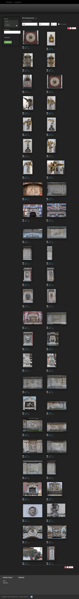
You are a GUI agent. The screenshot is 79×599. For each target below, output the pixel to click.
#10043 (26, 305)
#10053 (26, 220)
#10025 (50, 434)
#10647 (26, 47)
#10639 (26, 134)
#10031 (50, 370)
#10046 (26, 284)
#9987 (50, 563)
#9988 (26, 563)
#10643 (26, 91)
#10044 (50, 284)
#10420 (26, 198)
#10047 (26, 262)
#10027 (50, 413)
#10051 (26, 241)
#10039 (26, 348)
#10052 (50, 220)
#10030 (26, 391)
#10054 (50, 198)
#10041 (26, 327)
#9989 (50, 541)
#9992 (26, 520)
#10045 (50, 262)
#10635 (26, 177)
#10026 (26, 434)
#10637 (26, 155)
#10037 (26, 370)
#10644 (50, 69)
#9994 (26, 498)
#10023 (50, 455)
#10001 (50, 477)
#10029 (50, 391)
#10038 (50, 348)
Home (4, 580)
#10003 (26, 477)
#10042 (50, 305)
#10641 (26, 112)
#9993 (50, 498)
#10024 (26, 455)
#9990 (26, 541)
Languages (17, 2)
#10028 (26, 413)
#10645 (26, 69)
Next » (74, 28)
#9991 (50, 520)
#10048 (50, 241)
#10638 (50, 134)
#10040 (50, 327)
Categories (9, 2)
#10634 (50, 177)
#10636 (50, 155)
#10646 (50, 48)
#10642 (50, 91)
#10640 (50, 112)
